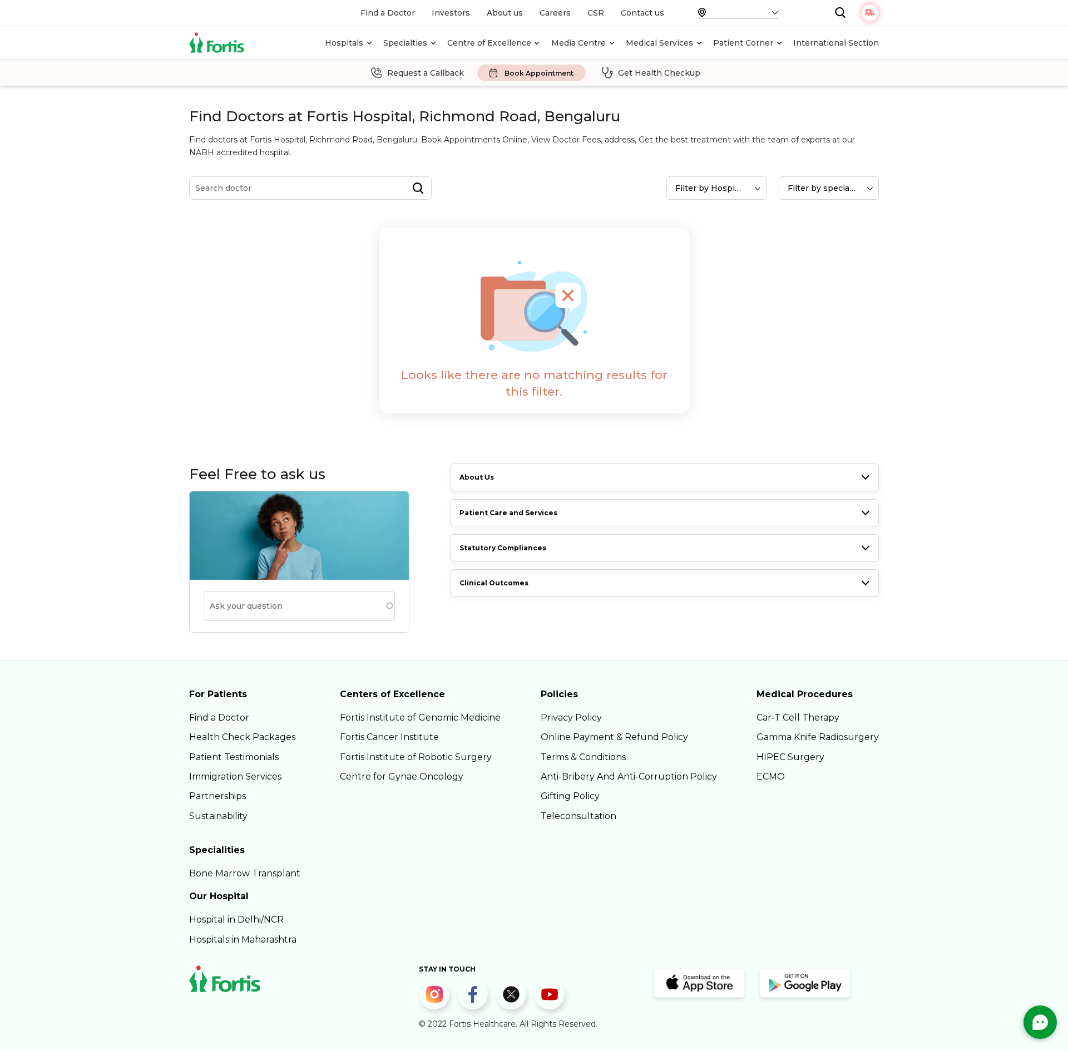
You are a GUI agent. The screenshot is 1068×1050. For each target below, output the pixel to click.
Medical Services (659, 43)
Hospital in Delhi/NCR (236, 919)
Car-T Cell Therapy (797, 717)
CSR (595, 13)
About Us (476, 477)
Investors (451, 13)
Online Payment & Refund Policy (614, 737)
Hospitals (344, 43)
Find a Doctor (387, 13)
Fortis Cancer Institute (389, 737)
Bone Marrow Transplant (244, 873)
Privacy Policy (571, 717)
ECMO (770, 776)
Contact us (642, 13)
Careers (555, 13)
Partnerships (217, 796)
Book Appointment (539, 73)
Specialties (405, 43)
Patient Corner (743, 43)
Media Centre (578, 43)
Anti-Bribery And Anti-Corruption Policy (629, 776)
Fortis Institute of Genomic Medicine (420, 717)
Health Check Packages (242, 737)
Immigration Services (235, 776)
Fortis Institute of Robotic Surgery (416, 757)
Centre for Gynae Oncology (401, 776)
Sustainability (218, 816)
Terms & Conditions (583, 757)
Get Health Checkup (659, 73)
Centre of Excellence (489, 43)
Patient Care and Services (508, 513)
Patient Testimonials (234, 757)
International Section (836, 43)
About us (505, 13)
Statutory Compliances (502, 548)
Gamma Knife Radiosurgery (817, 737)
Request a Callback (425, 73)
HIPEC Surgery (790, 757)
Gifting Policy (570, 796)
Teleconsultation (578, 816)
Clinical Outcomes (493, 583)
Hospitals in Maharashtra (242, 939)
